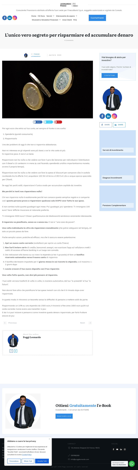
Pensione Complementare (114, 205)
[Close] (49, 439)
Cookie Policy (26, 455)
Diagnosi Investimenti (112, 177)
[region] (28, 451)
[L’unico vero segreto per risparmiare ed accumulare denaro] (47, 89)
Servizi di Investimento (113, 150)
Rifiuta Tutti (28, 461)
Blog (3, 450)
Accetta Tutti (42, 461)
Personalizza (13, 461)
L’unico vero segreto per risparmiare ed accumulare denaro (69, 35)
